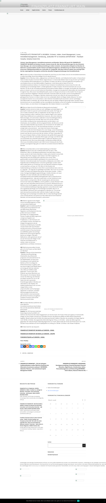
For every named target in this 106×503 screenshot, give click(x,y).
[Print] (38, 346)
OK (78, 500)
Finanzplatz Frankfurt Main (58, 6)
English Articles (36, 10)
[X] (24, 346)
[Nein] (104, 501)
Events (44, 10)
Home (21, 10)
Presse (50, 10)
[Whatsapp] (36, 346)
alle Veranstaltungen (53, 390)
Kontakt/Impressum (53, 454)
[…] (23, 399)
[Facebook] (22, 346)
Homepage (30, 353)
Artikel (27, 10)
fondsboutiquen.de (36, 465)
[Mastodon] (33, 346)
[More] (44, 346)
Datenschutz (51, 452)
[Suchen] (84, 445)
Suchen (49, 442)
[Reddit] (27, 346)
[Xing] (41, 346)
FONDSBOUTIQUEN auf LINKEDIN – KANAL (32, 337)
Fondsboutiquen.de (59, 10)
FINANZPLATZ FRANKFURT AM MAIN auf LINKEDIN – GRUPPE (37, 334)
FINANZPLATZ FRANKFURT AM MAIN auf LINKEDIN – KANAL (37, 330)
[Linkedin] (30, 346)
